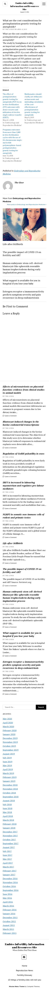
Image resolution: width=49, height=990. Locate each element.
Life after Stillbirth (13, 543)
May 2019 (7, 765)
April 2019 (8, 769)
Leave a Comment (11, 416)
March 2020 (8, 726)
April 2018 (8, 816)
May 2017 (7, 859)
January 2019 (9, 781)
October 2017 (9, 839)
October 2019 (9, 746)
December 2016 (10, 878)
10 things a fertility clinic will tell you (24, 979)
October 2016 (9, 886)
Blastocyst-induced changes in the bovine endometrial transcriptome (21, 423)
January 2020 (9, 734)
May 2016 (7, 898)
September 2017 (10, 843)
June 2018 (7, 808)
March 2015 (8, 929)
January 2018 (9, 827)
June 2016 (7, 894)
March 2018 (8, 820)
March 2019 (8, 773)
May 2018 (7, 812)
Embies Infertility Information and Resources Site (24, 6)
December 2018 (10, 785)
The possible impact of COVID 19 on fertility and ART (22, 570)
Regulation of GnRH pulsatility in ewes (23, 453)
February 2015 (9, 933)
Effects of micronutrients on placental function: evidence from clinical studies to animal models (23, 389)
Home (24, 965)
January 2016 (9, 913)
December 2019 (10, 738)
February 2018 (9, 824)
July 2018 (7, 804)
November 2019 (10, 742)
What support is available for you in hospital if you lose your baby (22, 634)
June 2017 (7, 855)
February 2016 (9, 909)
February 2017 (9, 870)
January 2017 (9, 874)
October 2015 (9, 921)
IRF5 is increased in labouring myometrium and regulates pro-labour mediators (23, 485)
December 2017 (10, 831)
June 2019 (7, 761)
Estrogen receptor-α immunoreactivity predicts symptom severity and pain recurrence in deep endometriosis (23, 664)
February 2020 (9, 730)
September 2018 (10, 796)
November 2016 (10, 882)
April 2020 (8, 722)
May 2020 (7, 718)
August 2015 (9, 925)
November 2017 (10, 835)
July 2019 (7, 757)
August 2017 (9, 847)
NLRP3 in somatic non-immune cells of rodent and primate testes (23, 516)
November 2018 (10, 788)
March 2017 (8, 866)
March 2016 (8, 905)
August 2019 (9, 753)
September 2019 (10, 749)
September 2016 (10, 890)
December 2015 (10, 917)
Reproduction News (24, 970)
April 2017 (8, 863)
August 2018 (9, 800)
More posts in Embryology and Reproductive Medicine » (26, 204)
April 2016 (8, 901)
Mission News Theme (16, 986)
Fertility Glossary (24, 975)
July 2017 (7, 851)
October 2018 (9, 792)
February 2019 (9, 777)
